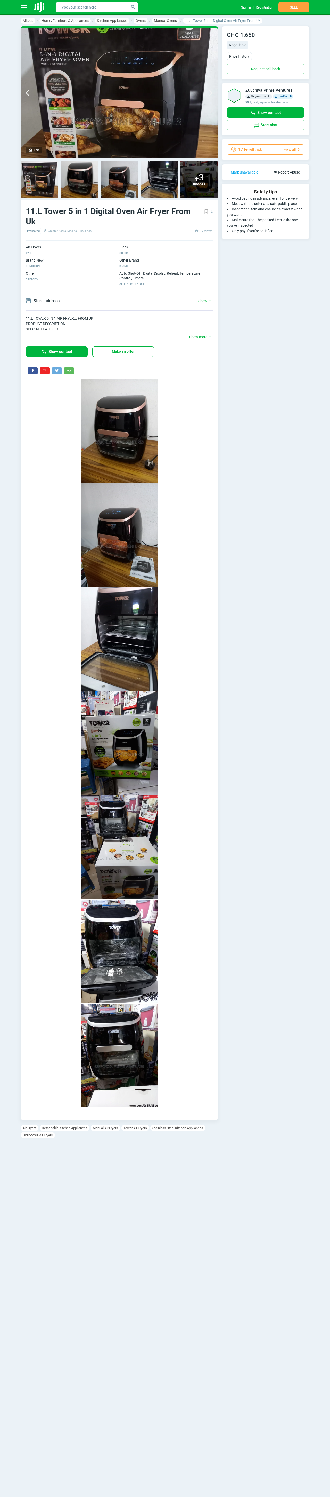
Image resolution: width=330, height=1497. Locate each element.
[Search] (133, 7)
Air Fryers (29, 1128)
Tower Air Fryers (135, 1128)
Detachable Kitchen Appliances (64, 1128)
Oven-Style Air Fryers (38, 1135)
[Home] (39, 7)
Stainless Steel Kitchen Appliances (177, 1128)
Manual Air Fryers (105, 1128)
